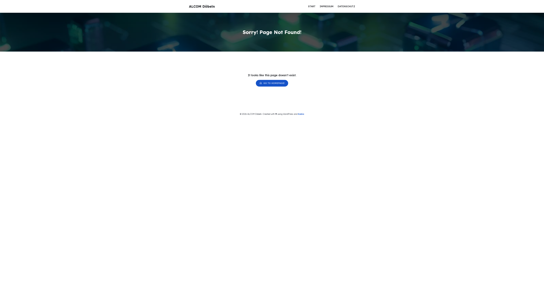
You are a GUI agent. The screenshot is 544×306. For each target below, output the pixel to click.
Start (311, 6)
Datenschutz (346, 6)
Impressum (326, 6)
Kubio (301, 114)
